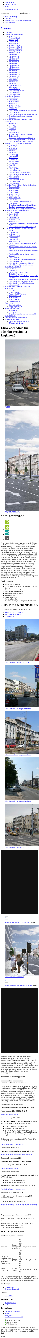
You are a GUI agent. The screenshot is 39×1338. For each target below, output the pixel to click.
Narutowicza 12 (14, 100)
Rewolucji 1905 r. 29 (15, 51)
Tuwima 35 (12, 127)
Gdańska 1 (12, 230)
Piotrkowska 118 (14, 192)
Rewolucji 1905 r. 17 (15, 49)
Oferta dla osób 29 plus (16, 323)
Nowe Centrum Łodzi (12, 308)
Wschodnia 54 (13, 83)
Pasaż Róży (12, 165)
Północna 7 (12, 147)
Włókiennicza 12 (14, 69)
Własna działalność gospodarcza (19, 321)
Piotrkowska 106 (14, 189)
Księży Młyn (9, 303)
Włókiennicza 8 (14, 65)
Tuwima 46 (12, 129)
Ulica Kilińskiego (14, 89)
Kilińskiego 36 (13, 43)
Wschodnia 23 (13, 152)
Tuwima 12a (13, 109)
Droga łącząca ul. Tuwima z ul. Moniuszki (22, 314)
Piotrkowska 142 (14, 212)
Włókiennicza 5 (14, 60)
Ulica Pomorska (14, 176)
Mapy (6, 1304)
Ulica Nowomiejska (15, 170)
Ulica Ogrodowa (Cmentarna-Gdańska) (21, 263)
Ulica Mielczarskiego (15, 261)
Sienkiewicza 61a (14, 194)
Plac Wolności (13, 163)
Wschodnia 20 (13, 150)
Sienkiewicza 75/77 (15, 219)
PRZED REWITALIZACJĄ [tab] (14, 613)
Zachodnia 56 (13, 159)
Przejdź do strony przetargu (9, 1114)
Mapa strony (9, 1315)
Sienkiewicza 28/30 (15, 107)
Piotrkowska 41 (14, 297)
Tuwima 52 (12, 130)
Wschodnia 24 (13, 154)
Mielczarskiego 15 (14, 238)
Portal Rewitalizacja (11, 17)
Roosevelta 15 (13, 214)
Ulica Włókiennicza (15, 92)
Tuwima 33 (12, 125)
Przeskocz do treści (11, 4)
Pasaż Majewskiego (15, 85)
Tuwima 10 (12, 312)
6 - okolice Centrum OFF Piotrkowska (17, 210)
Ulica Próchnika (14, 178)
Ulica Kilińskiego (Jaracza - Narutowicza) (22, 139)
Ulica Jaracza (13, 87)
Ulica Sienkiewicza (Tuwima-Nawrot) (21, 201)
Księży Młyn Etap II (15, 307)
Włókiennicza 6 (14, 61)
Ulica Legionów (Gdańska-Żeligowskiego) (22, 259)
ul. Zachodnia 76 (10, 316)
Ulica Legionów (14, 169)
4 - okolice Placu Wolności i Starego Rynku (18, 20)
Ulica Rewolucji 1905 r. (16, 90)
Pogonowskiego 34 (15, 38)
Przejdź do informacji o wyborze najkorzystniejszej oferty (19, 1204)
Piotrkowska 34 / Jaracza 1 (17, 294)
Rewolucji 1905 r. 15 (15, 47)
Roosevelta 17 (13, 216)
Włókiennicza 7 (14, 63)
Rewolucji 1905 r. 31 (15, 52)
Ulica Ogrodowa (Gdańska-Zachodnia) (21, 283)
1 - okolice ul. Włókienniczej (14, 34)
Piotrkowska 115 (14, 190)
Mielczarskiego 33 (14, 241)
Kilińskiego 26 (13, 40)
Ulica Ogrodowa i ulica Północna (19, 172)
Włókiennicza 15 (14, 72)
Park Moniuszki (14, 132)
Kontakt (7, 1313)
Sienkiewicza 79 (14, 221)
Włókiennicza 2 (14, 54)
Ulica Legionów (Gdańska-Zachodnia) (21, 281)
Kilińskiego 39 (13, 123)
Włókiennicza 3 (14, 56)
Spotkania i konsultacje (12, 1289)
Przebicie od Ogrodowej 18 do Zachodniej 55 (23, 279)
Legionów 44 (13, 234)
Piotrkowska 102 (14, 187)
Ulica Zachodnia (10, 22)
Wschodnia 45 (13, 78)
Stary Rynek (13, 167)
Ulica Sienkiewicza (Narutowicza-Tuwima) (22, 110)
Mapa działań (9, 32)
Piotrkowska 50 (14, 299)
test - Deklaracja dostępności (14, 1317)
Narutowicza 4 (13, 98)
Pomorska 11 (13, 145)
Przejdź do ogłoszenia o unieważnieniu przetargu (16, 1154)
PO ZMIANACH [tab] (10, 616)
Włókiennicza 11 (14, 67)
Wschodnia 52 (13, 81)
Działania (8, 18)
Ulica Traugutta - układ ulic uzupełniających (23, 114)
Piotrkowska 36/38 (15, 296)
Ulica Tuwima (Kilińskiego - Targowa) (21, 141)
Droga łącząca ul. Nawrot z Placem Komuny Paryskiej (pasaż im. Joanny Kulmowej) (23, 206)
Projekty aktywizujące (12, 319)
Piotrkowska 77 (14, 101)
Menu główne (9, 2)
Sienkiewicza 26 (14, 105)
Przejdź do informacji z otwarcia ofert (12, 1144)
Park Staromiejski (14, 161)
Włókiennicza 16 (14, 74)
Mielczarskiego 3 (14, 236)
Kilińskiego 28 (13, 41)
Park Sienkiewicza (14, 198)
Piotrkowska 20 (14, 292)
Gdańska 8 (12, 268)
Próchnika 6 (12, 290)
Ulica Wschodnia (14, 94)
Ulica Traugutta (14, 112)
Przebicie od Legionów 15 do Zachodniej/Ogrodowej (18, 273)
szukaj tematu (24, 13)
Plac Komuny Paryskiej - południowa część (22, 208)
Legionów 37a (13, 232)
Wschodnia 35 (13, 156)
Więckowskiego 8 (14, 301)
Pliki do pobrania (10, 1303)
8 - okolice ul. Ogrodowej (13, 267)
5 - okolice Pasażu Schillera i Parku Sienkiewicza (20, 185)
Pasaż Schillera (13, 203)
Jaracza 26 (12, 36)
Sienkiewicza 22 (14, 103)
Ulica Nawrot (13, 199)
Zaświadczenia (9, 1287)
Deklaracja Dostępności (12, 1311)
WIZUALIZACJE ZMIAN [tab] (13, 614)
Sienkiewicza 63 (14, 196)
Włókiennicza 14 (14, 71)
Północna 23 (13, 149)
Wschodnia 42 (13, 158)
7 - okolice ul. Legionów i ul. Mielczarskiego (19, 228)
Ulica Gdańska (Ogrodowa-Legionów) (21, 265)
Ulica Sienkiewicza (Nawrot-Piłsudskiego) (22, 227)
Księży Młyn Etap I (15, 305)
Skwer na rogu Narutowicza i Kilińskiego (22, 138)
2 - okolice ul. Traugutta (12, 96)
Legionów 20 (13, 270)
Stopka (7, 6)
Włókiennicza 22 (14, 76)
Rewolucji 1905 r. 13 (15, 45)
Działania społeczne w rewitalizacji (16, 317)
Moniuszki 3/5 (13, 310)
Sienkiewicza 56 (14, 218)
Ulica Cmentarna (14, 258)
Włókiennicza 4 (14, 58)
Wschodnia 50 (13, 80)
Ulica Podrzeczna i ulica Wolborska (20, 174)
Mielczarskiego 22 (14, 239)
